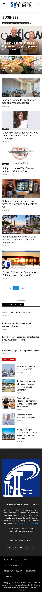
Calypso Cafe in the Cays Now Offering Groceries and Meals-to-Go (20, 204)
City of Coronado (16, 23)
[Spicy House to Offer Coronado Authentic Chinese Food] (21, 156)
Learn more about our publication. (26, 523)
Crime (26, 23)
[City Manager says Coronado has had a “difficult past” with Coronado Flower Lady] (17, 65)
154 (22, 288)
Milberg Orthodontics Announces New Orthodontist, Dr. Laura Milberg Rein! (20, 135)
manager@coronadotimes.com (21, 531)
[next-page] (28, 288)
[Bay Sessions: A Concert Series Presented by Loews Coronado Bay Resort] (21, 224)
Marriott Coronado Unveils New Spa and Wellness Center (19, 101)
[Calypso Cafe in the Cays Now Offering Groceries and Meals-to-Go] (21, 188)
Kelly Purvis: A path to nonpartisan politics (20, 350)
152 (10, 288)
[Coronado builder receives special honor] (8, 419)
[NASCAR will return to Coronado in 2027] (8, 370)
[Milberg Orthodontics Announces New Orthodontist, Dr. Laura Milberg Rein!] (21, 120)
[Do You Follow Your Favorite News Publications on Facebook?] (21, 260)
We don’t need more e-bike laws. (17, 312)
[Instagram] (15, 547)
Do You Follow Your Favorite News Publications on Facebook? (21, 274)
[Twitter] (26, 547)
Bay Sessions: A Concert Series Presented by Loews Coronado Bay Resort (19, 239)
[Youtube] (32, 547)
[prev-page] (4, 288)
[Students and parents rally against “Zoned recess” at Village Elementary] (8, 385)
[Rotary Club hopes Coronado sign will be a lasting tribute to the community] (8, 434)
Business (6, 23)
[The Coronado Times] (21, 5)
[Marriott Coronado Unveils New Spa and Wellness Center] (21, 87)
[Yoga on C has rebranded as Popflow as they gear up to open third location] (21, 40)
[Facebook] (9, 547)
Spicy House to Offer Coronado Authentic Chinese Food (19, 170)
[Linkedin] (21, 547)
